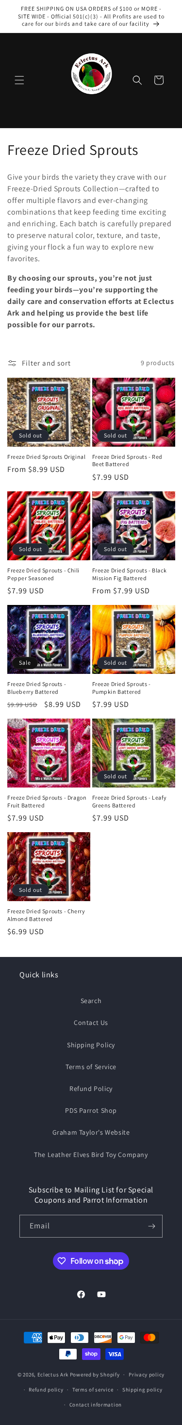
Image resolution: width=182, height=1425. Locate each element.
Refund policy (46, 1389)
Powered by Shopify (95, 1374)
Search (91, 1000)
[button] (19, 80)
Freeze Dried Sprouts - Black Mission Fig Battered (129, 574)
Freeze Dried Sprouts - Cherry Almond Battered (46, 914)
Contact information (95, 1404)
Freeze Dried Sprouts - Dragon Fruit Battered (46, 801)
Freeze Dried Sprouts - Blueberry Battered (36, 687)
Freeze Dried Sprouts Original (46, 456)
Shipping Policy (91, 1044)
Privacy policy (147, 1374)
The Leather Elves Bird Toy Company (91, 1154)
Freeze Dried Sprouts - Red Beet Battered (127, 460)
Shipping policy (142, 1389)
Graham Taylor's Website (91, 1132)
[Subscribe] (151, 1226)
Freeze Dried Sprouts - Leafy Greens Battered (129, 801)
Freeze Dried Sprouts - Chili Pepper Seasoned (43, 574)
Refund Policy (91, 1088)
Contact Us (91, 1022)
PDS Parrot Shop (91, 1110)
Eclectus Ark (53, 1374)
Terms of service (92, 1389)
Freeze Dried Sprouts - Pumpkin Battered (121, 687)
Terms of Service (91, 1066)
